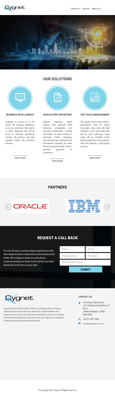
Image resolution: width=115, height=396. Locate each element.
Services (86, 9)
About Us (96, 9)
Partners (57, 187)
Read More (20, 158)
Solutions (75, 9)
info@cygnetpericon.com (93, 323)
